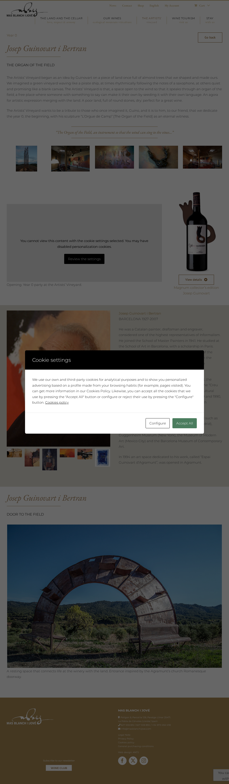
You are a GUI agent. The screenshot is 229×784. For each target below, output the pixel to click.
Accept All (184, 423)
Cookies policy (57, 402)
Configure (157, 423)
